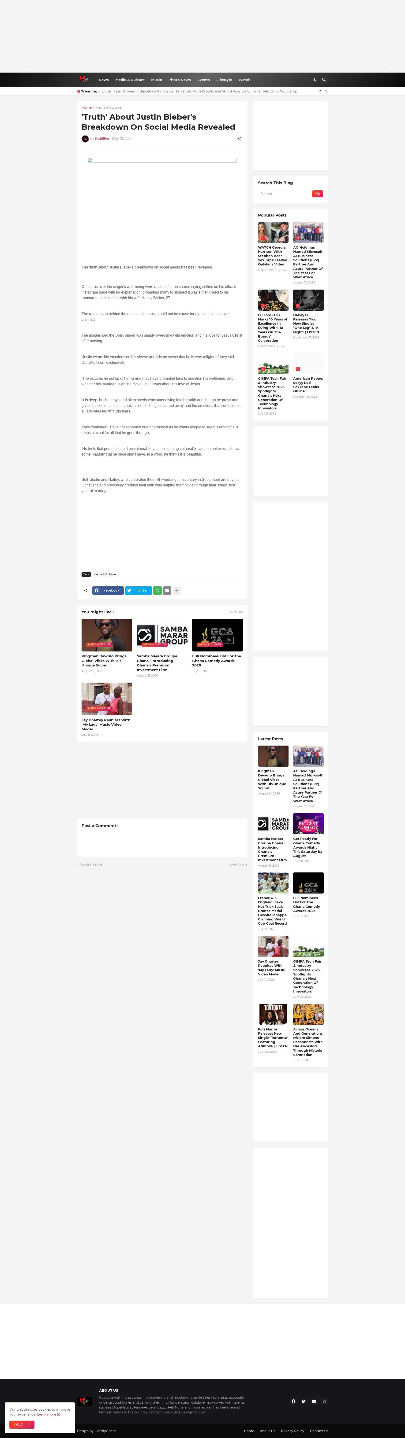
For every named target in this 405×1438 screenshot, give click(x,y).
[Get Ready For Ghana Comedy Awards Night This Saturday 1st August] (308, 823)
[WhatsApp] (157, 590)
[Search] (324, 80)
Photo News (180, 79)
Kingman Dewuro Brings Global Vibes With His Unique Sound (104, 660)
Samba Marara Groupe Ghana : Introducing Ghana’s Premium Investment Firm (157, 663)
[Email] (167, 590)
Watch (245, 79)
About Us (267, 1431)
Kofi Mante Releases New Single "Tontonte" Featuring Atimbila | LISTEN (273, 1037)
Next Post (237, 865)
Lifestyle (224, 79)
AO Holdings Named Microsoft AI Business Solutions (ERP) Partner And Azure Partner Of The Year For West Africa (307, 262)
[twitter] (304, 1401)
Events (203, 79)
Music (156, 79)
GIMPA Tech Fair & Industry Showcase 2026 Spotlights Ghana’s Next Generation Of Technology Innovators (272, 393)
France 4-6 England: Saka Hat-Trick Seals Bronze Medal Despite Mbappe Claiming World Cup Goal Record (272, 911)
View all (236, 612)
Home (87, 108)
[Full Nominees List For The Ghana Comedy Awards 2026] (308, 883)
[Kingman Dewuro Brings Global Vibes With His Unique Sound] (273, 756)
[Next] (326, 91)
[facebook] (293, 1401)
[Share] (239, 139)
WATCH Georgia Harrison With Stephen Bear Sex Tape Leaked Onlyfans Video (272, 256)
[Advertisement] (202, 36)
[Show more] (176, 590)
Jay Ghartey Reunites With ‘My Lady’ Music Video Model (106, 724)
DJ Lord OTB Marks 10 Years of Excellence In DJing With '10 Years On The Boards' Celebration (272, 328)
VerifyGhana (106, 1431)
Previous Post (91, 865)
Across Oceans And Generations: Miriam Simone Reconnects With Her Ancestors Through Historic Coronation (308, 1042)
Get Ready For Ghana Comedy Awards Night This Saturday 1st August (307, 847)
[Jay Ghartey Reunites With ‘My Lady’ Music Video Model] (273, 946)
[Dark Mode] (315, 80)
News (104, 79)
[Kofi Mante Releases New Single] (273, 1014)
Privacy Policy (292, 1431)
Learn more (46, 1414)
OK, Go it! (22, 1425)
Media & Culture (130, 79)
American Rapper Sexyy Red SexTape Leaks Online (308, 385)
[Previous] (320, 91)
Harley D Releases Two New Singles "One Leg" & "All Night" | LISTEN (306, 323)
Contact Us (319, 1431)
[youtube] (314, 1401)
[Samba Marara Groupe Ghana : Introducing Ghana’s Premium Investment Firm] (273, 823)
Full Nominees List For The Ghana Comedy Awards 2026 (216, 660)
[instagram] (324, 1401)
